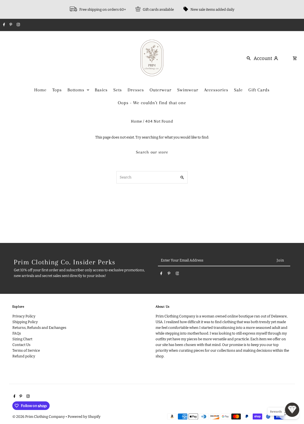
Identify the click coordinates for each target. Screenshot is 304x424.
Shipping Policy (25, 322)
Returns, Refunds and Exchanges (39, 327)
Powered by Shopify (84, 416)
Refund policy (23, 356)
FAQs (16, 333)
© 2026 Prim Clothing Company (39, 416)
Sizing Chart (22, 339)
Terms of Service (26, 350)
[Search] (249, 58)
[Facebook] (3, 25)
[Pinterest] (10, 25)
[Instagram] (17, 25)
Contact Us (21, 345)
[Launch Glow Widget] (292, 410)
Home (136, 121)
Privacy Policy (23, 316)
